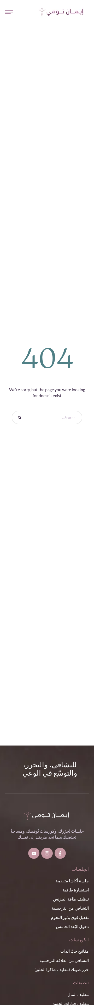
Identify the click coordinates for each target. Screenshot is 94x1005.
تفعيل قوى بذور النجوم (70, 917)
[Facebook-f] (60, 853)
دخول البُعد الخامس (72, 926)
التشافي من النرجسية (70, 907)
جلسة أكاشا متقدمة (72, 880)
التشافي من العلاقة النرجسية (64, 960)
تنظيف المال (78, 994)
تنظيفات (81, 983)
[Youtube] (33, 853)
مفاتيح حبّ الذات (74, 950)
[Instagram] (46, 853)
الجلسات (80, 869)
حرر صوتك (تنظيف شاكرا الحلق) (61, 969)
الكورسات (79, 940)
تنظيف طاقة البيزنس (71, 898)
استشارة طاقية (76, 889)
